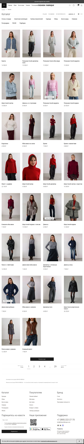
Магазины (32, 399)
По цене (45, 14)
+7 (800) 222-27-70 (66, 419)
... (50, 366)
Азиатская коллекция (20, 19)
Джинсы (45, 224)
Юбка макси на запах (28, 143)
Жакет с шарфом (7, 184)
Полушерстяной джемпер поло (30, 62)
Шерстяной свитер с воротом (73, 184)
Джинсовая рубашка (8, 307)
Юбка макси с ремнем (29, 307)
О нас (58, 396)
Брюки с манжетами (70, 143)
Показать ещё (42, 359)
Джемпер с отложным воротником (50, 265)
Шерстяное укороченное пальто (71, 308)
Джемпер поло (47, 307)
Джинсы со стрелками (29, 103)
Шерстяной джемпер (49, 184)
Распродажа (35, 5)
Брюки (45, 143)
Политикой (14, 424)
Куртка (4, 61)
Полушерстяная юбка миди (51, 61)
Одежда (10, 5)
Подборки (23, 23)
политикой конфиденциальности (49, 441)
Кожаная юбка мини (8, 224)
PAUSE (14, 23)
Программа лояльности (63, 402)
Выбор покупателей (37, 19)
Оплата (31, 405)
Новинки (28, 5)
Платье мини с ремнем (9, 349)
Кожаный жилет (27, 349)
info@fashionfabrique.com (63, 422)
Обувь (15, 5)
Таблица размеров (34, 410)
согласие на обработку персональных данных (16, 423)
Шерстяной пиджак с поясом (31, 224)
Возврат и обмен (33, 408)
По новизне (51, 14)
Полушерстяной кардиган (72, 61)
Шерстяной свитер (7, 103)
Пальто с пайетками (8, 265)
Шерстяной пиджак (70, 224)
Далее (62, 367)
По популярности (60, 14)
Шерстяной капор (27, 184)
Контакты (59, 399)
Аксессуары (21, 5)
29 (55, 366)
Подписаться (14, 431)
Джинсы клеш (68, 265)
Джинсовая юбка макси (29, 265)
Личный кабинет (33, 396)
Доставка (31, 402)
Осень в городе (6, 19)
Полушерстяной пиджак (71, 103)
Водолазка (5, 143)
